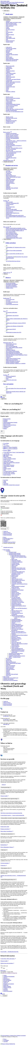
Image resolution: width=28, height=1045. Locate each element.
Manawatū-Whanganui (11, 175)
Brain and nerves (9, 26)
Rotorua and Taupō (10, 180)
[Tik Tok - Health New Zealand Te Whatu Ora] (1, 1032)
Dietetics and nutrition (16, 593)
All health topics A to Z (8, 160)
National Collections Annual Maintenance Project (16, 354)
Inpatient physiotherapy (16, 604)
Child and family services (16, 579)
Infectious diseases (10, 34)
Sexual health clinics (10, 206)
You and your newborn (11, 149)
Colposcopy (3, 865)
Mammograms (9, 68)
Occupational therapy (16, 619)
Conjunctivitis (9, 53)
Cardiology (13, 577)
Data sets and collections (11, 343)
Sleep (7, 90)
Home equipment (9, 58)
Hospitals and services (8, 161)
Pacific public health (10, 83)
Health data (6, 281)
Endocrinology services (16, 599)
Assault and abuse (10, 155)
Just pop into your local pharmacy (10, 680)
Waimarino (13, 566)
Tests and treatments (13, 16)
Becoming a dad (9, 150)
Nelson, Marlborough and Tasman (13, 177)
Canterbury (8, 173)
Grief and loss (9, 156)
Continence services (15, 588)
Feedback (5, 200)
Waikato (8, 185)
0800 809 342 (6, 724)
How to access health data (11, 346)
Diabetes (8, 28)
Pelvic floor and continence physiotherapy (17, 629)
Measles (7, 52)
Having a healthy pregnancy (12, 135)
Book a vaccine (9, 107)
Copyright (5, 1041)
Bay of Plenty (9, 172)
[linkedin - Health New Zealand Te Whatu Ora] (1, 1001)
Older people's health (10, 38)
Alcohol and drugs (10, 154)
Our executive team (10, 299)
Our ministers (9, 303)
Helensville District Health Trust (18, 555)
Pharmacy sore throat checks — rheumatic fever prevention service (18, 632)
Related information (7, 534)
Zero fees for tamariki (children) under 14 (15, 230)
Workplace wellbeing (10, 91)
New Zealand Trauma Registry (12, 351)
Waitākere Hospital (15, 564)
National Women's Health (14, 654)
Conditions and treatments (8, 976)
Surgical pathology (15, 646)
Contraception (9, 101)
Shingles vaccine (9, 123)
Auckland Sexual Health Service (16, 653)
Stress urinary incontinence (6, 831)
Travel (7, 89)
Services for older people (11, 209)
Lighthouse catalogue (10, 350)
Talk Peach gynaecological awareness (11, 813)
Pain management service (16, 626)
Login (3, 397)
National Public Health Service (12, 213)
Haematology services (16, 603)
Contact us (12, 281)
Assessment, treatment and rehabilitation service (17, 573)
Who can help (6, 226)
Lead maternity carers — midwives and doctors (16, 140)
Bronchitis (8, 50)
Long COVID (9, 49)
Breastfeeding (9, 146)
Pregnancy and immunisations (12, 138)
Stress (7, 159)
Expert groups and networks (12, 304)
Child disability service (16, 581)
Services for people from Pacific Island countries (16, 229)
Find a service (14, 168)
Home (4, 537)
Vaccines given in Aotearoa (12, 105)
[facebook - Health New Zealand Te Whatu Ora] (1, 997)
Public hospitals (9, 202)
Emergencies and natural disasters (13, 79)
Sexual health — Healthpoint (9, 951)
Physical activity (9, 84)
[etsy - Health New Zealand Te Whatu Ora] (14, 1028)
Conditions (6, 16)
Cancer (7, 27)
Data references (9, 356)
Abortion (8, 69)
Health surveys (9, 348)
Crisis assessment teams (11, 152)
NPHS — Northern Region (14, 657)
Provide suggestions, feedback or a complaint (15, 363)
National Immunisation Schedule (13, 104)
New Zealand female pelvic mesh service (15, 215)
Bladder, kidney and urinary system (13, 22)
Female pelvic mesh (5, 826)
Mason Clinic (14, 559)
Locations (5, 988)
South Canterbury (10, 181)
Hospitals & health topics (6, 2)
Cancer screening (9, 74)
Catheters (8, 72)
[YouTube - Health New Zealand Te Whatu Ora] (1, 1030)
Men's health (8, 37)
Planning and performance (11, 286)
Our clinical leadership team (12, 301)
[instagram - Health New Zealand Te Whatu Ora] (1, 999)
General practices (9, 204)
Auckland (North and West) (9, 542)
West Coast (8, 189)
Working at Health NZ (11, 376)
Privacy (5, 1039)
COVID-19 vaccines (10, 121)
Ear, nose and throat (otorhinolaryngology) (16, 598)
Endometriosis (4, 844)
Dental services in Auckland (17, 590)
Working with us (9, 288)
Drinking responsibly (10, 77)
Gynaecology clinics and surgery (8, 958)
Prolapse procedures (10, 70)
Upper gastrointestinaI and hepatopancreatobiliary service (17, 649)
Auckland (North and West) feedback (19, 635)
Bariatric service (14, 575)
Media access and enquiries (12, 359)
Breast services (14, 576)
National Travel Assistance (11, 236)
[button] (3, 784)
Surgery (7, 55)
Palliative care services (16, 627)
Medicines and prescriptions (12, 54)
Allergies (8, 21)
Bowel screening (9, 99)
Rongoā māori (9, 57)
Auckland (8, 170)
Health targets (6, 298)
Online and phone (7, 239)
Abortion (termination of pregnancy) (14, 145)
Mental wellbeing (7, 19)
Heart (7, 33)
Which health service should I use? (10, 677)
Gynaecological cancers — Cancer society (12, 815)
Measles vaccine (9, 97)
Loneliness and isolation (11, 157)
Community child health (16, 582)
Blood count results (10, 66)
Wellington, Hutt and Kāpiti (12, 187)
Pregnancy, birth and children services (14, 148)
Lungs (7, 35)
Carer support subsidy (10, 231)
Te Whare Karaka (15, 563)
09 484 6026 (6, 719)
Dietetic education (15, 594)
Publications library (19, 280)
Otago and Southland (10, 179)
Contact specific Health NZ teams (13, 358)
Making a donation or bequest (12, 362)
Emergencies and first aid (11, 60)
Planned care (8, 214)
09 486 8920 (6, 716)
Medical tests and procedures (12, 59)
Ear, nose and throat (10, 29)
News (4, 311)
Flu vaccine (8, 119)
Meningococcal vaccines (11, 120)
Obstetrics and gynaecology (17, 615)
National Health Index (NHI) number (14, 237)
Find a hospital (7, 168)
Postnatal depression (10, 144)
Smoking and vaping (10, 86)
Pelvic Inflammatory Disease (7, 847)
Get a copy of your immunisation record (14, 111)
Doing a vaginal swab (10, 100)
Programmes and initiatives (12, 284)
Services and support (7, 991)
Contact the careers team (11, 379)
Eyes (7, 30)
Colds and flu (9, 47)
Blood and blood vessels (11, 23)
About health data (10, 345)
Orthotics (13, 622)
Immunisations (7, 18)
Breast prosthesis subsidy (11, 233)
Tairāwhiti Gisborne (10, 183)
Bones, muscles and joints (11, 24)
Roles (7, 378)
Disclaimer (5, 989)
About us (5, 273)
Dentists (7, 205)
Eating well (8, 78)
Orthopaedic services (15, 621)
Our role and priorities (10, 283)
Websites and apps (7, 987)
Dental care (8, 75)
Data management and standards (13, 352)
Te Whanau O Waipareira (16, 561)
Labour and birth (9, 143)
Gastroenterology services (16, 600)
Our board (8, 300)
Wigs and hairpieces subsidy (12, 234)
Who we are (12, 280)
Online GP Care (6, 272)
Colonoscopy (9, 67)
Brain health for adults (10, 73)
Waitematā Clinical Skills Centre (18, 568)
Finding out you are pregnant (12, 134)
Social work (14, 641)
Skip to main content (5, 1)
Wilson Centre (14, 565)
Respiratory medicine (16, 637)
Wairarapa (8, 186)
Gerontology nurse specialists (17, 602)
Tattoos (7, 87)
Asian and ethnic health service (18, 571)
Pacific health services (16, 624)
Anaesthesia (14, 570)
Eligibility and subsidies (8, 169)
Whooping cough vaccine (11, 118)
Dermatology (14, 591)
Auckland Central (12, 552)
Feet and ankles (9, 32)
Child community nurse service (18, 580)
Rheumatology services (16, 638)
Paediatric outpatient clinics (17, 625)
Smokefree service (15, 640)
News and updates (7, 980)
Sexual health (9, 85)
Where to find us (6, 532)
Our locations (9, 377)
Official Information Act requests (13, 361)
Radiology (13, 633)
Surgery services (14, 647)
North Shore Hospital (16, 560)
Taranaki (8, 184)
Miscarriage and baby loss (11, 141)
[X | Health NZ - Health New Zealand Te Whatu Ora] (1, 1034)
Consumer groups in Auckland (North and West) (18, 587)
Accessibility (6, 1040)
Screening (8, 139)
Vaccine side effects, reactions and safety (14, 109)
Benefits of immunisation (11, 110)
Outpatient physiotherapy (16, 620)
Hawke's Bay (9, 174)
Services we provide (7, 533)
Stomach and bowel (10, 40)
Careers (13, 2)
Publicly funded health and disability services (15, 228)
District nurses (14, 596)
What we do (6, 280)
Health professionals (19, 2)
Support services (9, 211)
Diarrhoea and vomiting (11, 48)
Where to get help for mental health (13, 151)
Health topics (6, 10)
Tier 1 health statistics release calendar (14, 347)
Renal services (14, 636)
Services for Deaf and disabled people (14, 210)
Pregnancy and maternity (16, 18)
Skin (7, 39)
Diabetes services (15, 592)
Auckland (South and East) (14, 553)
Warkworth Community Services (18, 569)
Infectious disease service (16, 610)
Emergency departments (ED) (12, 203)
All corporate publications (11, 312)
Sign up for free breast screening (13, 98)
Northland (8, 178)
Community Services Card (11, 235)
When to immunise (10, 106)
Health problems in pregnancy (12, 137)
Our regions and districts (11, 285)
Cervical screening (4, 863)
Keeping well (21, 16)
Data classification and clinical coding (14, 353)
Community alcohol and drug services (17, 655)
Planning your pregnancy (11, 133)
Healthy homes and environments (13, 81)
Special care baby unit (16, 642)
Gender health (9, 80)
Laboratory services (15, 611)
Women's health (9, 41)
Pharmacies (8, 208)
